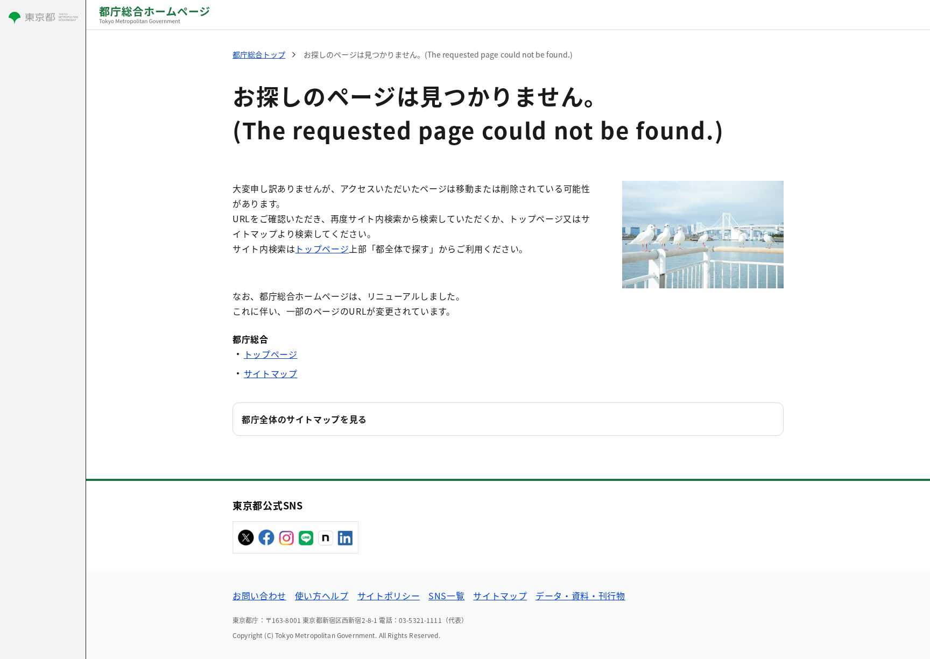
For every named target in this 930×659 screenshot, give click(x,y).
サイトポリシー (388, 595)
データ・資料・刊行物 (580, 595)
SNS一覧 (446, 595)
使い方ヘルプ (322, 595)
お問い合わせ (259, 595)
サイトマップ (271, 373)
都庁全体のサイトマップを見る (304, 419)
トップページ (322, 248)
